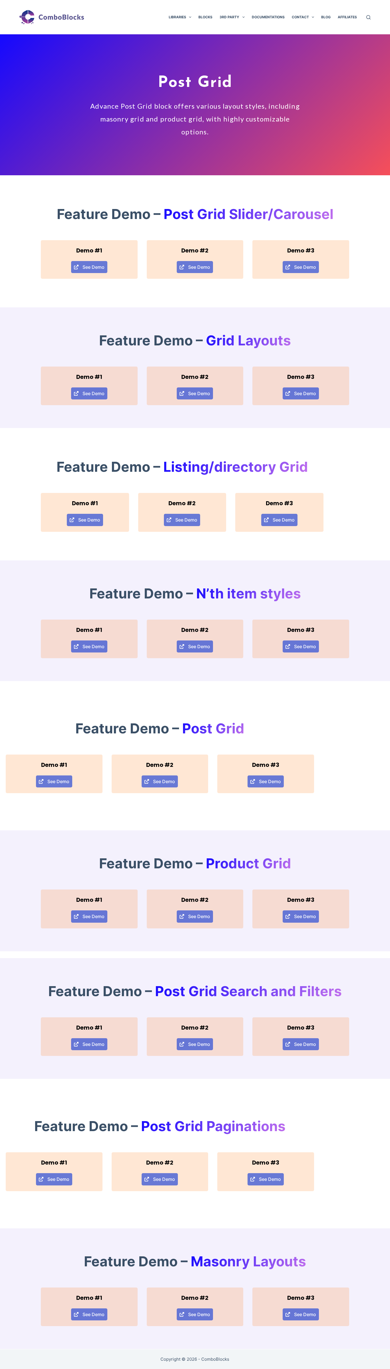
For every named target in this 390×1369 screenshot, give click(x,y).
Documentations (268, 17)
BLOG (326, 17)
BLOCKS (205, 17)
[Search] (368, 17)
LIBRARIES (177, 17)
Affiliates (347, 17)
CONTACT (300, 17)
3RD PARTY (229, 17)
